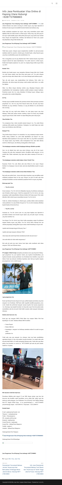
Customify (40, 482)
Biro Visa (11, 459)
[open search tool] (52, 3)
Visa (23, 20)
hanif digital (6, 20)
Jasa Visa (17, 459)
